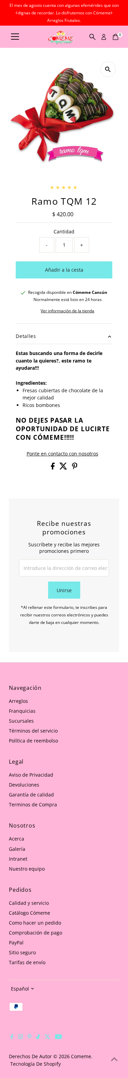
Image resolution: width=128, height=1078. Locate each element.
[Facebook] (12, 1037)
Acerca (16, 838)
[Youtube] (58, 1037)
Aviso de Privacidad (31, 775)
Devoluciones (24, 784)
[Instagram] (20, 1037)
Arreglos (18, 701)
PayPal (16, 942)
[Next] (111, 13)
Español (20, 988)
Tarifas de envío (27, 962)
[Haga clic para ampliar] (108, 69)
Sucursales (21, 721)
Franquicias (22, 711)
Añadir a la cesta (64, 270)
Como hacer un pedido (35, 922)
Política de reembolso (33, 740)
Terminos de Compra (33, 804)
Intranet (18, 859)
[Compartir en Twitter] (64, 467)
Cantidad (64, 231)
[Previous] (16, 13)
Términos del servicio (33, 730)
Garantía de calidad (31, 794)
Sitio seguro (22, 952)
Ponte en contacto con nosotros (62, 453)
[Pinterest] (29, 1037)
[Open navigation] (15, 36)
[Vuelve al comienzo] (114, 1059)
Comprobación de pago (35, 932)
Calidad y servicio (29, 903)
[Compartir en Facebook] (53, 467)
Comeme (81, 1056)
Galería (17, 849)
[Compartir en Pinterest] (74, 467)
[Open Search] (92, 37)
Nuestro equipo (27, 868)
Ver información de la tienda (67, 311)
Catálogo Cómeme (29, 913)
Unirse (64, 590)
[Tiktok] (38, 1037)
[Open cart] (115, 37)
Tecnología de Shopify (35, 1064)
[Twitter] (47, 1037)
